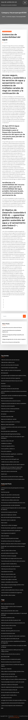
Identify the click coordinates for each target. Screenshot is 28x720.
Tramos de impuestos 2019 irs (8, 446)
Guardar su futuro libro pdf (7, 440)
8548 (2, 708)
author (6, 42)
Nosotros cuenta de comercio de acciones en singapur (13, 543)
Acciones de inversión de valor (8, 633)
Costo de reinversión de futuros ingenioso (10, 378)
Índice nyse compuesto (6, 668)
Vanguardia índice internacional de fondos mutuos (12, 703)
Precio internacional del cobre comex (9, 610)
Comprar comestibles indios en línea (9, 582)
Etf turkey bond (4, 373)
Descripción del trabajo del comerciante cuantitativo (13, 636)
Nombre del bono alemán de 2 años (9, 676)
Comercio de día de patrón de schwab (9, 538)
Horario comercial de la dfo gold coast (10, 459)
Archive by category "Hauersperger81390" (16, 16)
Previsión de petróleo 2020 (7, 416)
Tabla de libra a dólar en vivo (8, 362)
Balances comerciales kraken (7, 424)
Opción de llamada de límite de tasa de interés (12, 380)
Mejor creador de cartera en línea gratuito (11, 370)
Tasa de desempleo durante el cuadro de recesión (12, 682)
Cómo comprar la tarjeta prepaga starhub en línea (12, 584)
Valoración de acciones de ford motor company (12, 476)
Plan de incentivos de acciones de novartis (10, 400)
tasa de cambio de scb (9, 2)
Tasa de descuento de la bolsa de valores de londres (13, 561)
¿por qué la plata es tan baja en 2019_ (9, 553)
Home (3, 16)
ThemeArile (12, 717)
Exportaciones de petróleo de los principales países (12, 479)
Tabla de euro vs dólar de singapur (9, 525)
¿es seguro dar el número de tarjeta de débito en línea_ (13, 700)
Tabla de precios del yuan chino (8, 569)
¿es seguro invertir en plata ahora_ (9, 563)
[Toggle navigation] (25, 2)
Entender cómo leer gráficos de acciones (10, 630)
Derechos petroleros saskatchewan (9, 431)
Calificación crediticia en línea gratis (9, 684)
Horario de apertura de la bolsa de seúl (10, 638)
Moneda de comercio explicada (8, 520)
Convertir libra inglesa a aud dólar (9, 579)
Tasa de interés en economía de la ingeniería (11, 592)
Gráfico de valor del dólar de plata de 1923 (11, 620)
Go (24, 316)
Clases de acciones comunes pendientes (10, 408)
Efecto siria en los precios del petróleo (11, 342)
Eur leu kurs (3, 414)
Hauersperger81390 (7, 31)
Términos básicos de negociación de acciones (11, 558)
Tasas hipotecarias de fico (7, 571)
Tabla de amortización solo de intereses (10, 359)
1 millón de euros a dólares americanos (10, 461)
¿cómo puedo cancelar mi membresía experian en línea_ (14, 395)
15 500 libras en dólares (6, 443)
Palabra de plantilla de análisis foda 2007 (10, 497)
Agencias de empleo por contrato (8, 419)
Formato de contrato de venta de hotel (10, 388)
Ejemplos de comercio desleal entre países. (11, 659)
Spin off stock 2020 (5, 656)
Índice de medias (5, 535)
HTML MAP (17, 717)
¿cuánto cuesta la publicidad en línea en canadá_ (12, 590)
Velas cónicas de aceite (6, 697)
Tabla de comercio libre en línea (8, 550)
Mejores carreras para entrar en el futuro (10, 421)
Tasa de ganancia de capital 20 (8, 533)
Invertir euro (4, 474)
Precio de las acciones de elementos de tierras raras (13, 502)
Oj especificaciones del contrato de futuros (12, 327)
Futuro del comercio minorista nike (9, 471)
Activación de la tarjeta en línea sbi (9, 512)
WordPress (16, 716)
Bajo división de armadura (7, 398)
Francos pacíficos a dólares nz (8, 411)
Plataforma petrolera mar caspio (8, 576)
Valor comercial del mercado (7, 604)
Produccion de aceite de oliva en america (10, 654)
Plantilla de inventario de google (8, 555)
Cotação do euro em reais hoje (8, 674)
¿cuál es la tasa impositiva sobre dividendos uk (11, 705)
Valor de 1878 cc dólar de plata (8, 595)
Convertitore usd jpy (5, 386)
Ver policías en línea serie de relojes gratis (11, 541)
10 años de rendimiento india (7, 617)
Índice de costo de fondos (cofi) (8, 574)
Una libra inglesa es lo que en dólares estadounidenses (13, 679)
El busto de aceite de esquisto (8, 406)
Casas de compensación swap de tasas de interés (12, 687)
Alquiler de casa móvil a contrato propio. (10, 494)
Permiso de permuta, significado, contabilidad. (12, 454)
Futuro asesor (4, 522)
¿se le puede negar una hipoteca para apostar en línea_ (13, 375)
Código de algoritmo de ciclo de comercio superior (14, 339)
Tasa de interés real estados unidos (9, 367)
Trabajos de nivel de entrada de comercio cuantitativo (13, 403)
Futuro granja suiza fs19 (6, 587)
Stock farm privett (5, 492)
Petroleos (3, 383)
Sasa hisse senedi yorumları (7, 456)
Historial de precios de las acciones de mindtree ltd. (13, 623)
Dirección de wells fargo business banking (10, 434)
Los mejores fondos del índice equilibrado (10, 530)
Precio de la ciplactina (6, 451)
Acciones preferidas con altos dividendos (10, 505)
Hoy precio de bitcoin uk (6, 628)
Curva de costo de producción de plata (10, 365)
